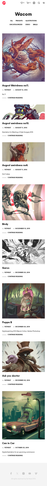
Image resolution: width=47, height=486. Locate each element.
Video (27, 24)
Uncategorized (16, 24)
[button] (22, 3)
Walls (35, 24)
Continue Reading (15, 98)
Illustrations (31, 21)
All (11, 21)
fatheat (7, 90)
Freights (19, 21)
